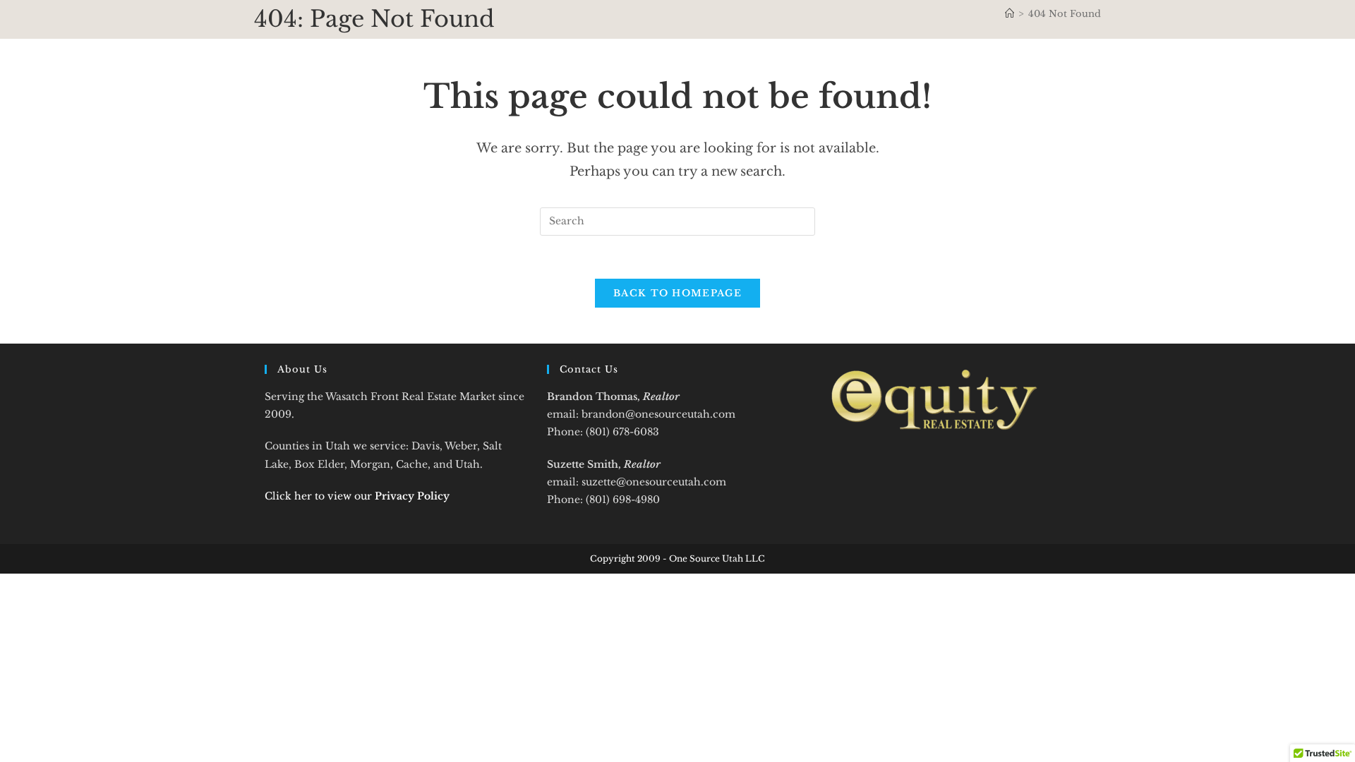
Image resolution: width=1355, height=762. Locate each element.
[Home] (1009, 14)
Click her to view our (357, 496)
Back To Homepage (677, 293)
